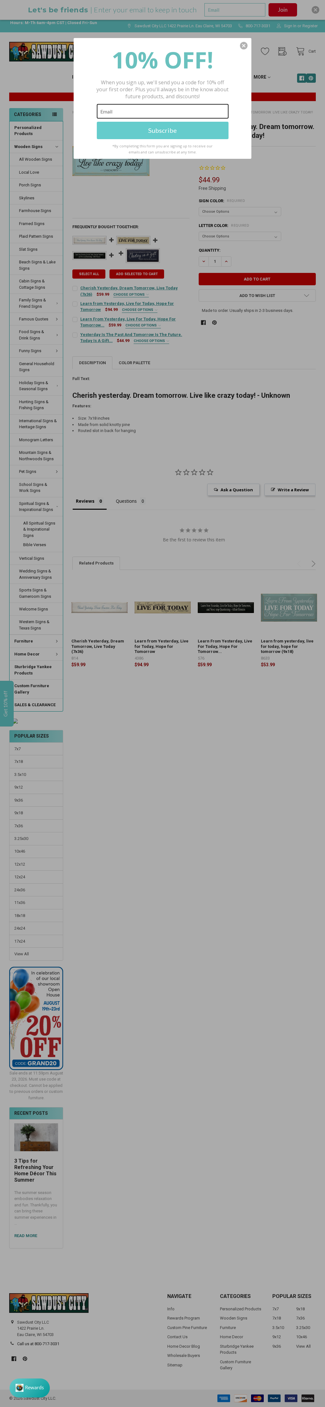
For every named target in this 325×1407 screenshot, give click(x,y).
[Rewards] (30, 1387)
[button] (244, 45)
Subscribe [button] (162, 130)
